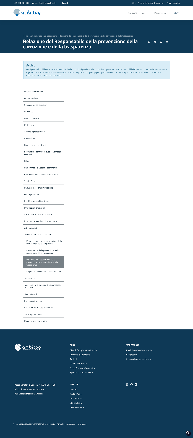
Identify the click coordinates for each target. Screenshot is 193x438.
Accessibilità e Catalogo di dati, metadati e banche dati (43, 286)
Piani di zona (160, 12)
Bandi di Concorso (32, 118)
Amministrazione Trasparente (43, 35)
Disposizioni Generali (33, 91)
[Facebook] (131, 384)
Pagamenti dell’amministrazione (38, 187)
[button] (149, 42)
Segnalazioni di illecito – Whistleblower (43, 271)
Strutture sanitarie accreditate (38, 214)
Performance (30, 125)
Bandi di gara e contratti (35, 145)
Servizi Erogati (30, 181)
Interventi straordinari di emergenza (40, 221)
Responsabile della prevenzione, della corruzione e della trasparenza (42, 251)
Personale (28, 111)
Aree (144, 12)
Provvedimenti (30, 138)
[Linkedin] (136, 384)
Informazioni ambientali (34, 207)
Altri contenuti (30, 227)
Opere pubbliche (31, 194)
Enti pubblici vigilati (33, 300)
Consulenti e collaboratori (35, 104)
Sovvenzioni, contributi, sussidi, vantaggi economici (42, 153)
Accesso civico (31, 278)
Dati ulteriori (31, 294)
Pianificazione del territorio (36, 201)
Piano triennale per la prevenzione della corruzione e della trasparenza (44, 242)
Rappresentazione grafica (35, 321)
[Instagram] (127, 384)
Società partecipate (32, 314)
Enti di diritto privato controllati (38, 307)
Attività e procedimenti (34, 131)
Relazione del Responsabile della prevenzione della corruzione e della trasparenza (42, 262)
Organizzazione (31, 98)
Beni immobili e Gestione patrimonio (40, 167)
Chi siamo (132, 12)
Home (25, 35)
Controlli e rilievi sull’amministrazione (41, 174)
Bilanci (27, 161)
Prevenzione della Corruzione (38, 234)
